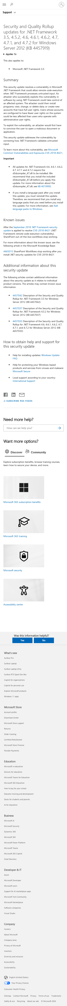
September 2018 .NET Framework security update (30, 228)
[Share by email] (20, 394)
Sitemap (7, 996)
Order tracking (10, 734)
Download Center (11, 717)
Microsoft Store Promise (14, 745)
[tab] (14, 452)
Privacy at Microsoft (12, 945)
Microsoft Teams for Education (17, 777)
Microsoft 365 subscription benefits (22, 502)
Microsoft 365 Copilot (13, 853)
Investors (8, 951)
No (43, 640)
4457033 (17, 321)
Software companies (12, 907)
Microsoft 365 (10, 837)
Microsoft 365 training (15, 536)
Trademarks (56, 996)
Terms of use (43, 996)
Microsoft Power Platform (14, 842)
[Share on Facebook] (5, 394)
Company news (10, 940)
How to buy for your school (15, 788)
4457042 (17, 295)
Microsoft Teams (11, 848)
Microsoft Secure (21, 371)
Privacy (33, 996)
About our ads (33, 1001)
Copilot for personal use (14, 685)
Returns (7, 728)
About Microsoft (11, 934)
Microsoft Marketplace (13, 902)
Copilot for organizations (14, 680)
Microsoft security (12, 570)
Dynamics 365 (10, 831)
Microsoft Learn (10, 886)
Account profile (10, 712)
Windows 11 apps (11, 696)
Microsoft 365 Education (14, 783)
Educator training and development (19, 794)
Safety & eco (9, 1001)
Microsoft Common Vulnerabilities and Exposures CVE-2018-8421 (32, 151)
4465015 (8, 251)
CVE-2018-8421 (41, 230)
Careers (7, 929)
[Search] (59, 428)
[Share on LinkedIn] (12, 394)
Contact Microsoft (20, 996)
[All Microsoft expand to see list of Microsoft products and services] (4, 5)
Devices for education (13, 772)
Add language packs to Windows (35, 207)
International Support (24, 380)
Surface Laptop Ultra (12, 669)
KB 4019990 (44, 186)
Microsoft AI (9, 820)
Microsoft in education (13, 766)
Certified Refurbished (13, 739)
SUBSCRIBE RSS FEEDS (19, 400)
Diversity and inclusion (13, 956)
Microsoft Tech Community (15, 896)
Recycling (21, 1001)
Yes (22, 640)
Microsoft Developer (12, 880)
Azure (6, 875)
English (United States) (18, 977)
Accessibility (9, 962)
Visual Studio (9, 913)
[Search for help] (12, 4)
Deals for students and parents (17, 799)
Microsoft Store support (14, 723)
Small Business (10, 859)
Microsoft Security (11, 826)
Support (8, 12)
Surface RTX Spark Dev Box (15, 674)
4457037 (17, 308)
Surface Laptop (10, 663)
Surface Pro (9, 658)
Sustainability (9, 967)
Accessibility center (13, 604)
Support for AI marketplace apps (17, 891)
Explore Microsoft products (15, 691)
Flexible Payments (11, 750)
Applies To (11, 54)
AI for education (10, 805)
